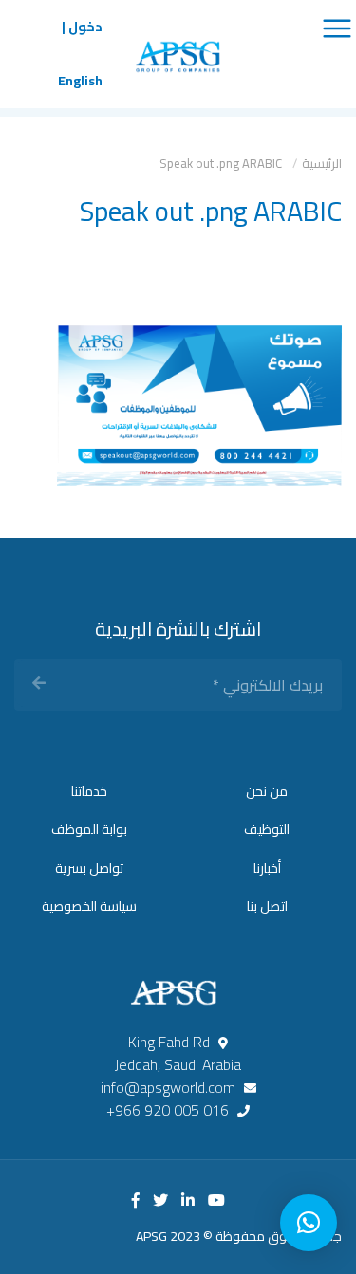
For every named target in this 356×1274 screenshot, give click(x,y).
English (80, 81)
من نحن (267, 791)
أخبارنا (267, 868)
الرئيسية (322, 163)
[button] (308, 1222)
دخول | (82, 27)
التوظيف (267, 829)
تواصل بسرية (89, 868)
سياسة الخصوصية (89, 906)
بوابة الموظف (89, 829)
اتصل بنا (267, 906)
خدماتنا (89, 791)
